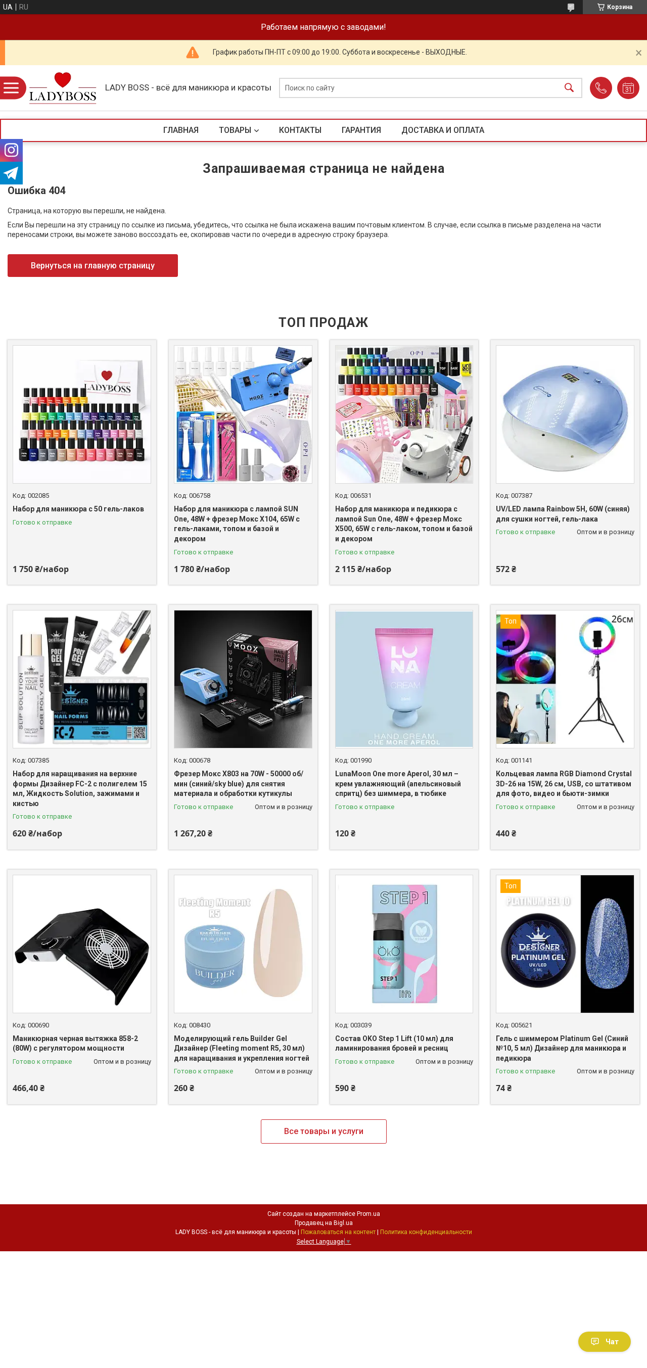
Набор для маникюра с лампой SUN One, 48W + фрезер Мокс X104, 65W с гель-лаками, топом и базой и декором (237, 524)
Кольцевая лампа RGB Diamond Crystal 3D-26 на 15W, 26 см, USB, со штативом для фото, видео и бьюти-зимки (564, 783)
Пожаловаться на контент (338, 1232)
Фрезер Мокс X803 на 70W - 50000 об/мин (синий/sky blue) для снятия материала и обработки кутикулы (238, 783)
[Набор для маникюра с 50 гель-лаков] (82, 414)
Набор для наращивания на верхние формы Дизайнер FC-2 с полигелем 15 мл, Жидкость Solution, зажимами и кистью (80, 789)
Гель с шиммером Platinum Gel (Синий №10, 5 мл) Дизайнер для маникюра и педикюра (562, 1048)
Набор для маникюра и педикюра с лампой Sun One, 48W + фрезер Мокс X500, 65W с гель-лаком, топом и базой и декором (404, 524)
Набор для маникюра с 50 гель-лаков (78, 509)
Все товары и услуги (323, 1131)
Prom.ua (368, 1213)
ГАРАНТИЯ (361, 130)
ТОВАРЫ (235, 130)
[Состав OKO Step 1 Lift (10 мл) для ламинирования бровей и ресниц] (404, 944)
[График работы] (628, 88)
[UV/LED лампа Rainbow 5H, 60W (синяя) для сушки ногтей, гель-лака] (565, 414)
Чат (612, 1342)
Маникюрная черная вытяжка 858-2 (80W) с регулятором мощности (75, 1043)
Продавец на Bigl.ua (324, 1223)
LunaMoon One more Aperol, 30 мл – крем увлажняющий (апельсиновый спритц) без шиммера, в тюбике (398, 783)
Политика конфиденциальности (426, 1232)
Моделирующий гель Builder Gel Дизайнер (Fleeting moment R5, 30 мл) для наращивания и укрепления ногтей (241, 1048)
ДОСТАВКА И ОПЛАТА (442, 130)
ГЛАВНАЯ (181, 130)
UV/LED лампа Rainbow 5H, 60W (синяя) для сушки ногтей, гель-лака (563, 514)
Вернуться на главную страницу (93, 265)
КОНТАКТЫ (300, 130)
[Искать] (569, 88)
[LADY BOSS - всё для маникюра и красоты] (63, 88)
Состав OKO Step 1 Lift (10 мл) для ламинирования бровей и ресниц (394, 1043)
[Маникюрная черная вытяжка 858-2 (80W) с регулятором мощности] (82, 944)
